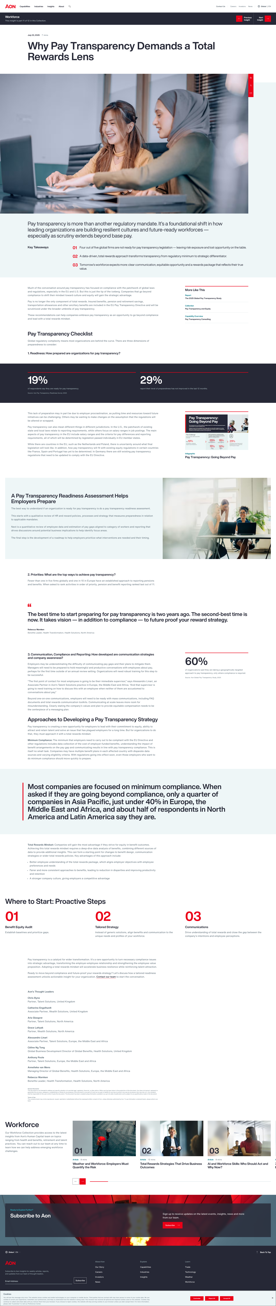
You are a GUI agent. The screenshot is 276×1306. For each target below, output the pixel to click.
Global (266, 6)
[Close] (272, 1298)
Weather (189, 1276)
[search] (70, 6)
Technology (190, 1272)
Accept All (226, 1298)
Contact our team (106, 976)
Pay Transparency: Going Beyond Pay (210, 457)
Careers (233, 6)
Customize (196, 1298)
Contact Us (220, 6)
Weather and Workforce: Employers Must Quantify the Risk (101, 1165)
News (250, 6)
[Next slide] (83, 1181)
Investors (242, 6)
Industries (38, 6)
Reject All (212, 1298)
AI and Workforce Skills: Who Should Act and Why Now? (238, 1165)
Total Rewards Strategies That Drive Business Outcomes (171, 1165)
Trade (187, 1267)
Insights (50, 6)
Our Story (99, 1267)
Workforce (12, 17)
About (61, 6)
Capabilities (25, 6)
